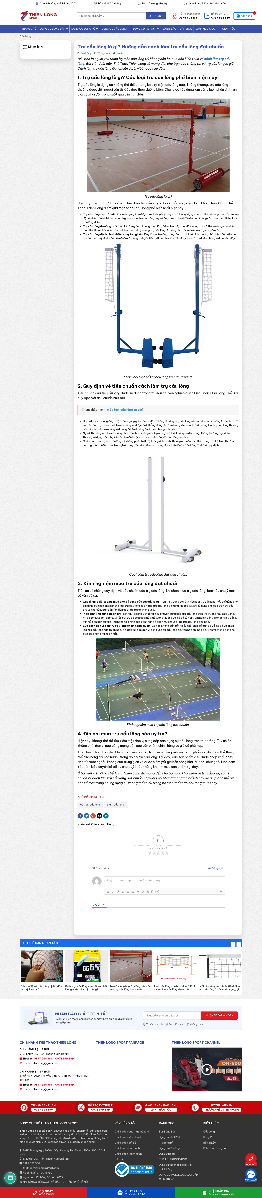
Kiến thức (228, 28)
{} (152, 891)
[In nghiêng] (112, 892)
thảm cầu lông (115, 804)
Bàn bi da (186, 28)
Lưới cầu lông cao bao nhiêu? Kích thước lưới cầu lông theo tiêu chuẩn (104, 988)
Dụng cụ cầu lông (114, 28)
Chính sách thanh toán (128, 1153)
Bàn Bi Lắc (169, 28)
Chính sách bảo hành (127, 1148)
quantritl (120, 53)
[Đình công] (122, 892)
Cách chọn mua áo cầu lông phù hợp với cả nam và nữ (237, 988)
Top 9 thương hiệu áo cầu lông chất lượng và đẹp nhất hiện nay (192, 988)
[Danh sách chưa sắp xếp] (132, 892)
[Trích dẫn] (137, 892)
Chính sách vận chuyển (128, 1137)
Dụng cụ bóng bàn (52, 28)
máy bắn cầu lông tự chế (125, 409)
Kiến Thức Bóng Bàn (215, 1148)
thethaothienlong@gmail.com (41, 1063)
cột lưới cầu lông (90, 804)
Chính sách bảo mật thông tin (132, 1131)
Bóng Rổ (208, 1137)
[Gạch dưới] (117, 892)
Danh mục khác (206, 28)
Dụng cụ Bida (167, 1153)
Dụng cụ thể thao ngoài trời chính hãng (175, 1167)
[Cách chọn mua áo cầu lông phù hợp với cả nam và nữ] (239, 966)
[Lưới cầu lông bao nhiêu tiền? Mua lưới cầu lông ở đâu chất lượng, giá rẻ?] (150, 966)
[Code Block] (142, 892)
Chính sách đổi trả (125, 1142)
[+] (157, 891)
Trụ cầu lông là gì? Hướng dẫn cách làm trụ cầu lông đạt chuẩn (60, 988)
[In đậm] (107, 892)
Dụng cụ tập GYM (144, 28)
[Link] (147, 892)
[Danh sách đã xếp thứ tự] (127, 892)
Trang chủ (28, 28)
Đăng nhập (218, 868)
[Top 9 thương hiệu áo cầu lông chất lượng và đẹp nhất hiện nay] (194, 966)
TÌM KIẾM (157, 15)
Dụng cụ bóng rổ (83, 28)
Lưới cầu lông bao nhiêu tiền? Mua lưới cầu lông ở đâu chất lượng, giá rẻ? (149, 988)
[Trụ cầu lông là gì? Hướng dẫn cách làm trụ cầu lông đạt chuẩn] (61, 966)
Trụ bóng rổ (166, 1142)
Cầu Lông (25, 36)
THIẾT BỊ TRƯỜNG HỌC (173, 1159)
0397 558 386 (31, 1163)
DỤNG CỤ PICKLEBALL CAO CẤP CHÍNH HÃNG (178, 1177)
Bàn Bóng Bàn (167, 1131)
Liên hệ (119, 1159)
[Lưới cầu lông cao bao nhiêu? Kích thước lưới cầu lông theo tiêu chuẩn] (105, 966)
